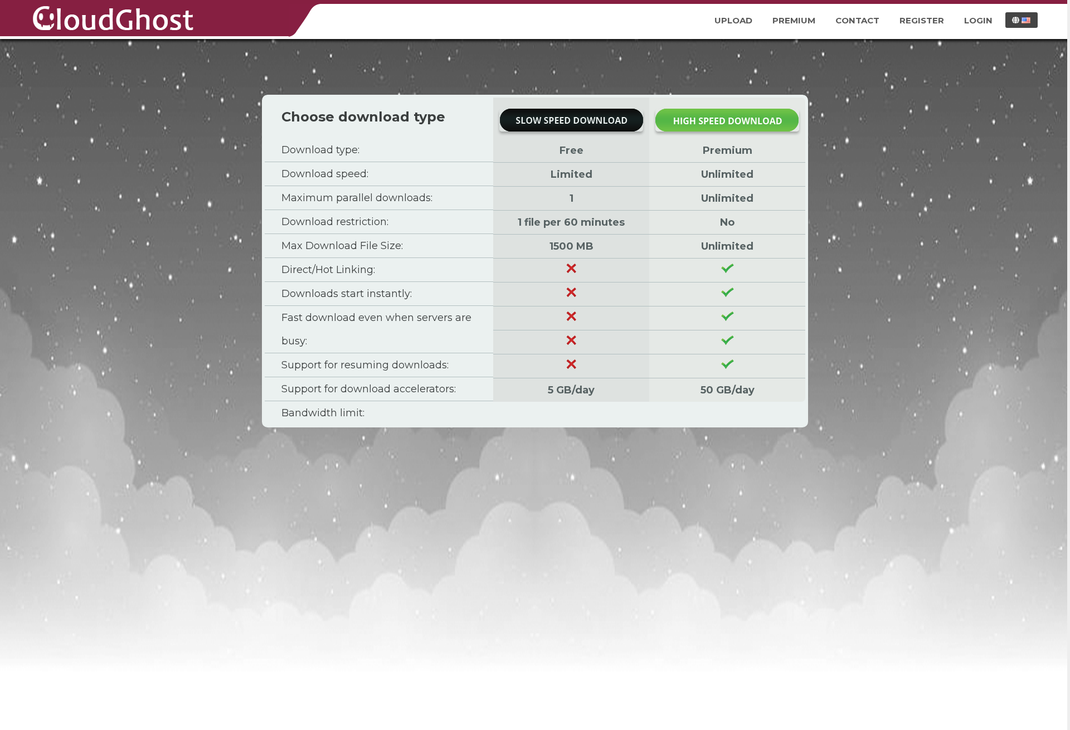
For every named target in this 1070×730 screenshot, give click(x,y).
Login (978, 20)
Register (921, 20)
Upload (733, 20)
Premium (793, 20)
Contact (857, 20)
